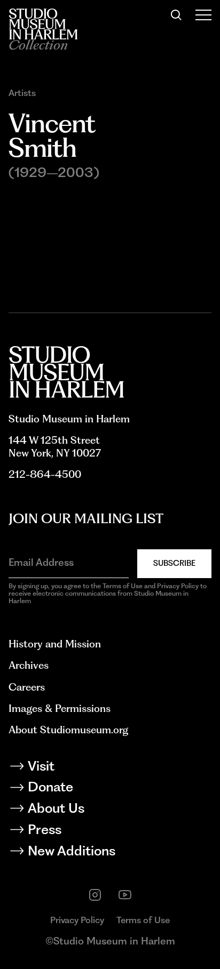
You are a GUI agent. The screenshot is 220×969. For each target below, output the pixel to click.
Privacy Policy (77, 920)
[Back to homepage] (43, 24)
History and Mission (55, 644)
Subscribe (174, 563)
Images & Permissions (60, 708)
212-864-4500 (45, 474)
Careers (27, 687)
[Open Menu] (203, 15)
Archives (29, 665)
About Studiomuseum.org (68, 730)
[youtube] (125, 894)
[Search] (176, 15)
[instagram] (95, 894)
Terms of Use (143, 920)
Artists (22, 93)
